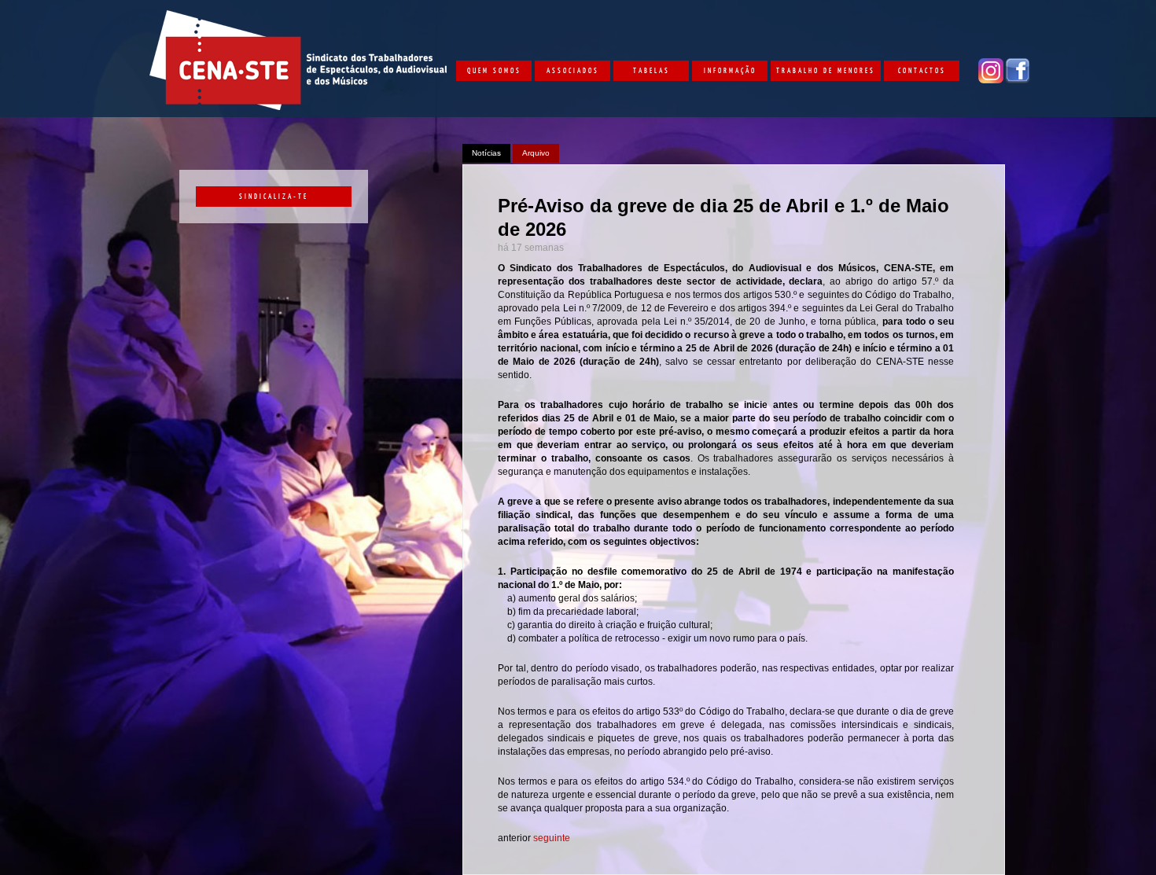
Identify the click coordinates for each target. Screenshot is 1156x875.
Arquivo (536, 153)
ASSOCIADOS (573, 70)
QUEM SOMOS (494, 70)
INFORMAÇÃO (730, 70)
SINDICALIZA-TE (273, 195)
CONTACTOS (922, 70)
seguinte (551, 838)
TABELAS (651, 70)
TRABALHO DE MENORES (825, 70)
